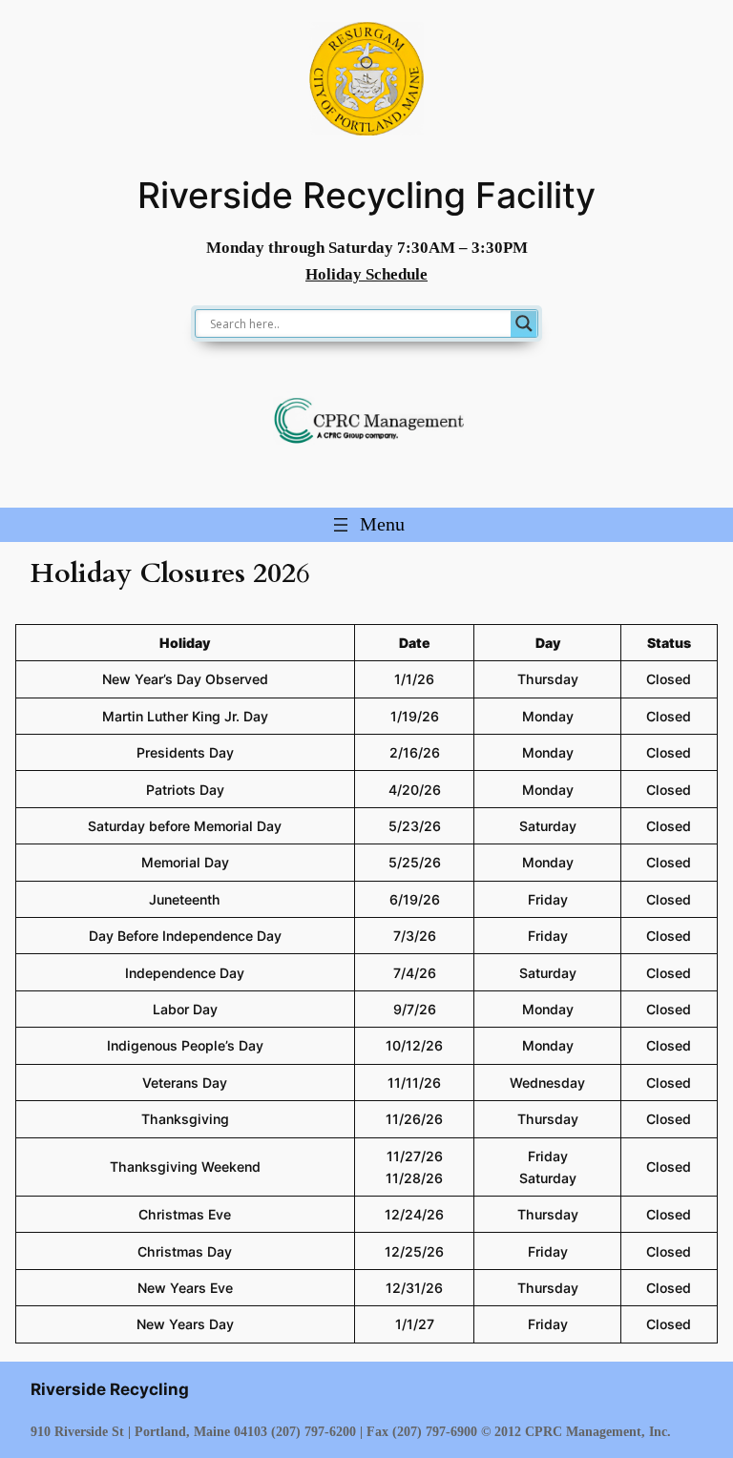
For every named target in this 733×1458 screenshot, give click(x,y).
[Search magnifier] (524, 323)
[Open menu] (367, 525)
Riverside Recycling (110, 1389)
